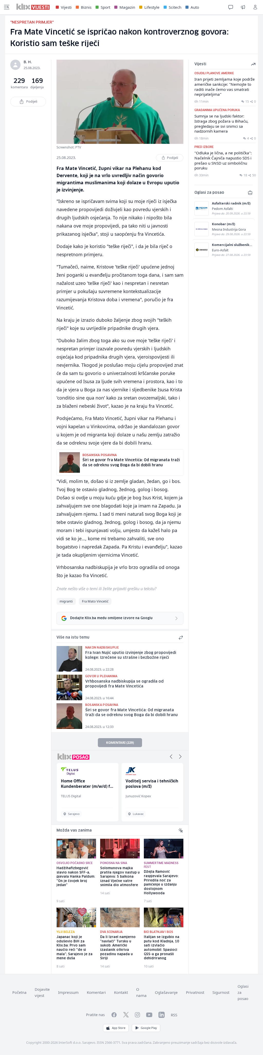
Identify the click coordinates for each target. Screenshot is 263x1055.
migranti (66, 601)
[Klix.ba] (33, 7)
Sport (105, 7)
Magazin (127, 7)
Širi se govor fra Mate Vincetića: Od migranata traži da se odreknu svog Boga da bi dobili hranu (131, 712)
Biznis (86, 7)
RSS (174, 1014)
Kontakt (121, 992)
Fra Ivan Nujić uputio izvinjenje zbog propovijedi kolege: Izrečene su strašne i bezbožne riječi (130, 655)
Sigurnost (220, 992)
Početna (19, 992)
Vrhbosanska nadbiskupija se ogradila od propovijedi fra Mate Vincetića (124, 684)
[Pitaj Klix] (230, 7)
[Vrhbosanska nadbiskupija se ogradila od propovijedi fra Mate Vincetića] (69, 687)
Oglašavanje (166, 992)
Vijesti (66, 7)
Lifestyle (151, 7)
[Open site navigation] (6, 7)
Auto (195, 7)
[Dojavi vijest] (243, 7)
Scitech (175, 7)
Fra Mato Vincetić (95, 601)
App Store (118, 1028)
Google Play (149, 1028)
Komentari (96, 992)
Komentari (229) (120, 742)
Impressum (68, 992)
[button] (171, 756)
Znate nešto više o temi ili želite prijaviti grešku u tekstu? (106, 588)
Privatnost (195, 992)
